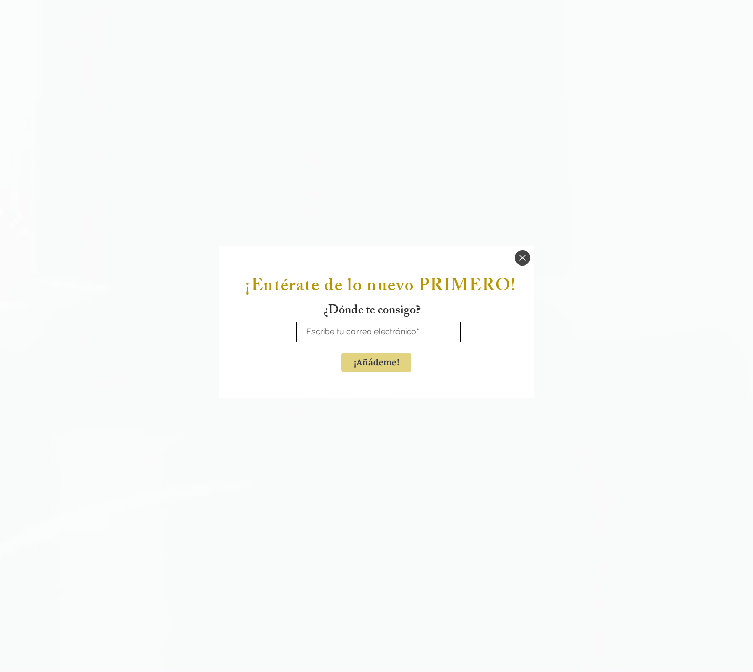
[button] (522, 258)
